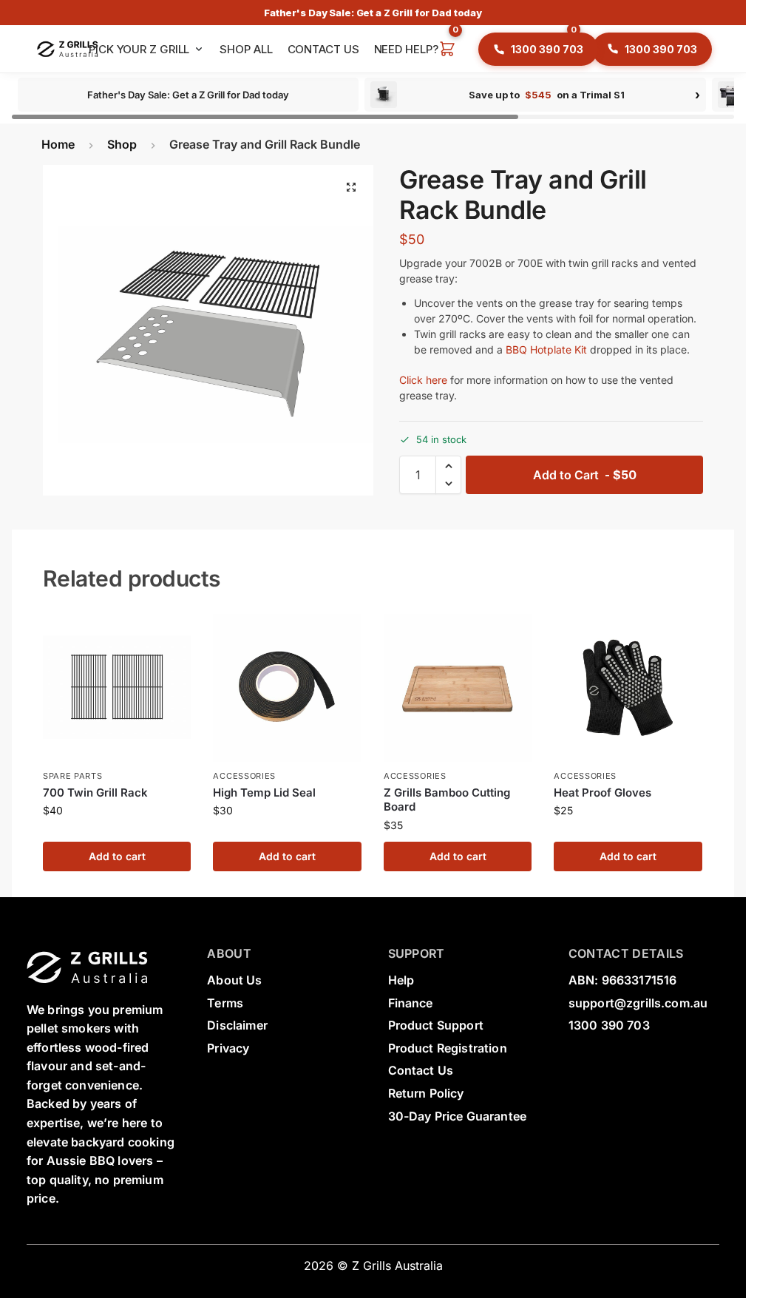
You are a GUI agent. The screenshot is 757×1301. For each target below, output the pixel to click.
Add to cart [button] (117, 856)
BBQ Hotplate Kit (546, 349)
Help (401, 980)
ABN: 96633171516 (622, 980)
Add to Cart (585, 474)
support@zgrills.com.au (638, 1003)
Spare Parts (73, 776)
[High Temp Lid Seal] (287, 688)
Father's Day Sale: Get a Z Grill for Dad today (373, 12)
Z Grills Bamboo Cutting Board (447, 799)
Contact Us (421, 1070)
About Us (234, 980)
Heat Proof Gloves (602, 792)
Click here (423, 380)
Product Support (435, 1025)
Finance (410, 1003)
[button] (447, 49)
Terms (225, 1003)
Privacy (228, 1048)
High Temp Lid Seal (264, 792)
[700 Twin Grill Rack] (117, 688)
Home (58, 144)
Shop (122, 144)
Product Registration (447, 1048)
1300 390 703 (609, 1025)
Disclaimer (237, 1025)
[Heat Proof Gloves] (628, 688)
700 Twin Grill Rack (95, 792)
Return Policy (426, 1093)
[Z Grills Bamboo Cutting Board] (458, 688)
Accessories (244, 776)
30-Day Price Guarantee (457, 1116)
